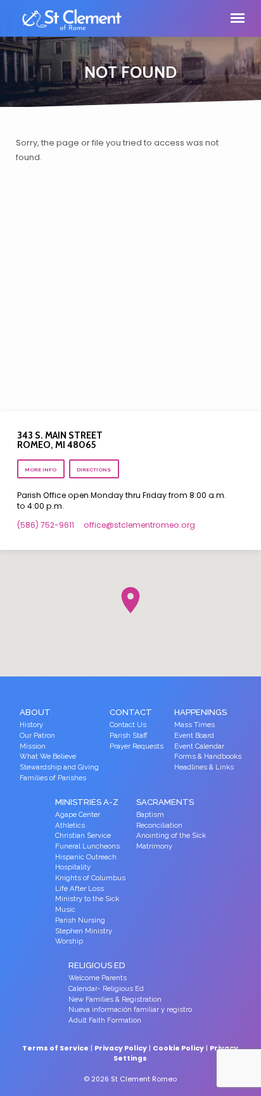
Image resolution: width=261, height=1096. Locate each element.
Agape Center (77, 815)
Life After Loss (79, 889)
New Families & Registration (115, 999)
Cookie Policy (178, 1048)
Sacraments (165, 802)
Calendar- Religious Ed (106, 989)
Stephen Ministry (83, 931)
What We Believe (48, 756)
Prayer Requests (136, 746)
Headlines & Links (204, 767)
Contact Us (128, 725)
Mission (33, 746)
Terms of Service (55, 1048)
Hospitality (73, 867)
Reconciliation (159, 825)
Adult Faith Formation (104, 1020)
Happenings (200, 712)
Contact (131, 712)
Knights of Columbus (90, 878)
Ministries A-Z (86, 802)
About (35, 712)
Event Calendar (199, 746)
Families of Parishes (53, 778)
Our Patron (37, 736)
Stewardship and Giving (59, 767)
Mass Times (194, 725)
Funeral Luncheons (87, 846)
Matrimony (154, 846)
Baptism (150, 815)
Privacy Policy (120, 1048)
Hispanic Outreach (86, 857)
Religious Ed (96, 965)
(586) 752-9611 (45, 525)
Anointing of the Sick (171, 835)
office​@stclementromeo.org (139, 525)
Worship (69, 941)
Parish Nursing (80, 920)
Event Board (194, 736)
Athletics (70, 825)
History (31, 725)
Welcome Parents (97, 978)
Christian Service (83, 835)
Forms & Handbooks (207, 756)
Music (65, 910)
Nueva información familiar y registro (130, 1010)
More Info (40, 469)
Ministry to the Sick (87, 899)
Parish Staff (128, 736)
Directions (94, 469)
